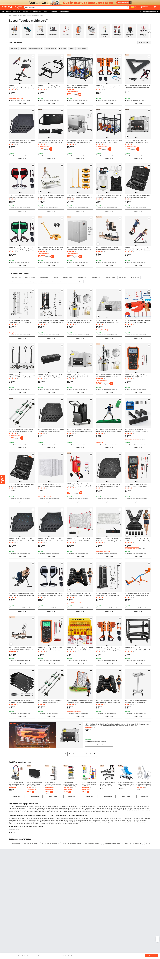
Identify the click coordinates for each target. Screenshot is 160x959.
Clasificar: (141, 42)
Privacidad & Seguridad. (68, 955)
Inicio (10, 15)
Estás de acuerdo (152, 955)
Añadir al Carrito (22, 103)
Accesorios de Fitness (38, 15)
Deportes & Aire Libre (17, 15)
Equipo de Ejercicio (27, 15)
